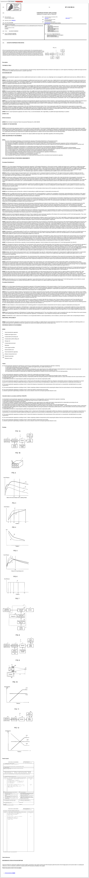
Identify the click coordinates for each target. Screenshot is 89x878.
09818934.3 (14, 20)
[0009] (13, 873)
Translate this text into (4, 1)
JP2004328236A (8, 873)
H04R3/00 (46, 18)
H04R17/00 (68, 18)
